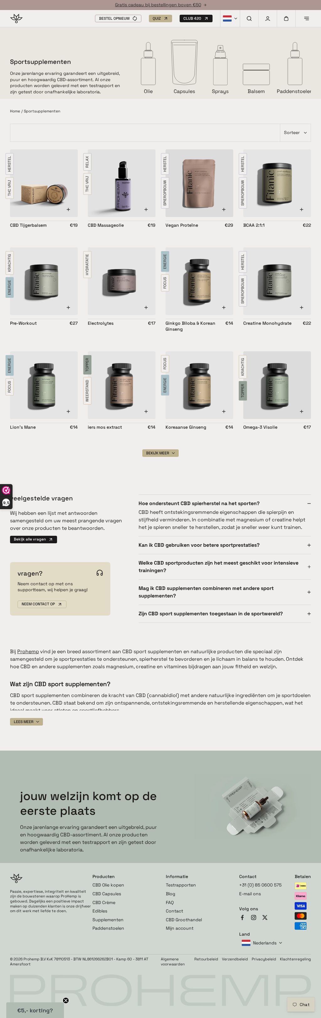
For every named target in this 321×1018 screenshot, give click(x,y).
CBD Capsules (106, 894)
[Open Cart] (286, 18)
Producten (103, 876)
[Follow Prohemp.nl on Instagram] (253, 918)
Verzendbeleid (235, 959)
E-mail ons (250, 894)
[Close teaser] (66, 1000)
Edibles (99, 911)
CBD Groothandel (184, 919)
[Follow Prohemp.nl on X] (265, 918)
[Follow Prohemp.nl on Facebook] (242, 918)
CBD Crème (103, 902)
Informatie (177, 876)
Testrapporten (181, 885)
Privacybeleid (264, 959)
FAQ (170, 902)
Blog (170, 894)
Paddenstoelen (108, 928)
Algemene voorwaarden (173, 962)
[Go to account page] (267, 18)
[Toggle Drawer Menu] (306, 18)
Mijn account (179, 928)
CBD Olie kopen (108, 885)
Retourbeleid (206, 959)
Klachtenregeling (295, 959)
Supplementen (108, 919)
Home (15, 111)
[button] (118, 18)
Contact (174, 911)
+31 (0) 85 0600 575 (260, 885)
